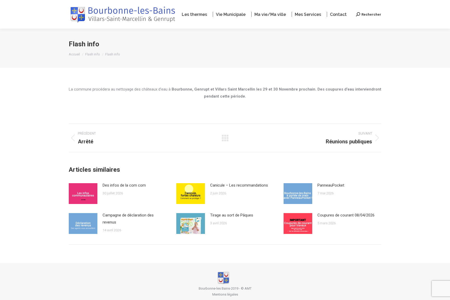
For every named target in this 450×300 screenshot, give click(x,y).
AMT (248, 288)
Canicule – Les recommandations (239, 185)
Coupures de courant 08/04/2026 (345, 215)
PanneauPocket (330, 185)
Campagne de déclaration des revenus (128, 219)
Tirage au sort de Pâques (231, 215)
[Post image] (83, 193)
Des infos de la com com (124, 185)
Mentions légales (225, 294)
